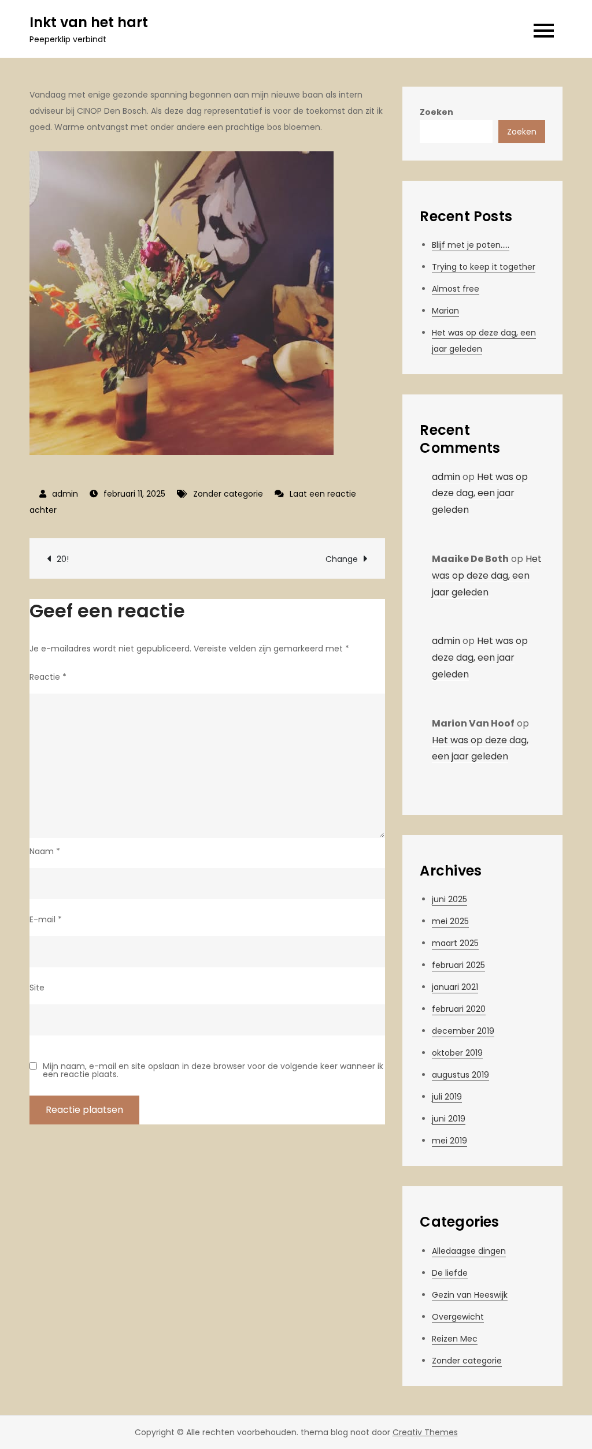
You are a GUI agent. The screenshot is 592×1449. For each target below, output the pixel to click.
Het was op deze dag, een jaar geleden (480, 493)
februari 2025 (458, 965)
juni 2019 (448, 1118)
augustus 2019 (460, 1075)
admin (65, 494)
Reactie (47, 677)
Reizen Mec (455, 1338)
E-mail (45, 919)
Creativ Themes (425, 1432)
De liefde (450, 1273)
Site (37, 987)
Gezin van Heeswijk (470, 1295)
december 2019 (463, 1031)
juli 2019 (447, 1096)
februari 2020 (459, 1009)
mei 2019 (449, 1140)
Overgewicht (458, 1317)
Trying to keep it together (483, 267)
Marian (445, 310)
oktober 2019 (457, 1053)
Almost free (455, 289)
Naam (44, 851)
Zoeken (436, 112)
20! (63, 559)
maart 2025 (455, 943)
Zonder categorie (228, 494)
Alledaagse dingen (469, 1251)
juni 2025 (449, 899)
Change (341, 559)
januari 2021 (455, 987)
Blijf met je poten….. (470, 245)
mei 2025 (450, 921)
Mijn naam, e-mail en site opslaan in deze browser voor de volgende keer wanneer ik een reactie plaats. (213, 1070)
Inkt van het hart (88, 22)
